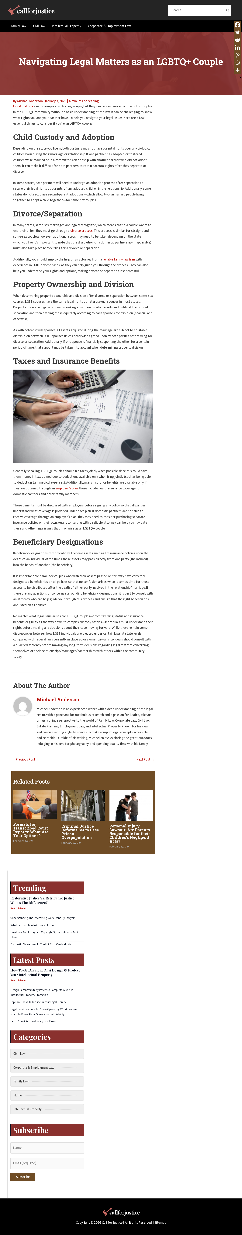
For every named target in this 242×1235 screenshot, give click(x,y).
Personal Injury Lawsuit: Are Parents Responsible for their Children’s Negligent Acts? (129, 833)
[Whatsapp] (237, 62)
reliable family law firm (119, 259)
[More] (237, 70)
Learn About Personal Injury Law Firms (33, 1021)
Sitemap (160, 1223)
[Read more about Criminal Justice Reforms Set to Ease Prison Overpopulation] (83, 805)
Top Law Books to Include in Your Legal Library (38, 1002)
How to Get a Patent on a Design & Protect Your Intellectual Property (45, 972)
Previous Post (23, 759)
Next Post (145, 759)
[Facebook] (237, 25)
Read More (18, 908)
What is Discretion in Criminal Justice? (33, 925)
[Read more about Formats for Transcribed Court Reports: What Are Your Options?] (35, 804)
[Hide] (240, 77)
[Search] (228, 10)
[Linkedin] (237, 47)
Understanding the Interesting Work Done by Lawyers (42, 917)
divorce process (81, 231)
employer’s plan (67, 488)
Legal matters (23, 106)
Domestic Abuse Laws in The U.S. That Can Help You (41, 944)
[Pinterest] (237, 55)
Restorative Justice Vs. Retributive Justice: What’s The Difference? (42, 900)
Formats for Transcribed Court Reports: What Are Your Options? (30, 830)
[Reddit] (237, 40)
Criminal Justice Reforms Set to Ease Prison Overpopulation (80, 832)
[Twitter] (237, 32)
